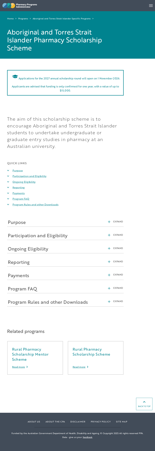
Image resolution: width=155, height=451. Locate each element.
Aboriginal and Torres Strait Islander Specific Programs (62, 18)
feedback (87, 437)
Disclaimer (77, 421)
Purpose (18, 170)
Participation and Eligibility (29, 176)
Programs (23, 18)
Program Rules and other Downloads (35, 204)
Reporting (19, 187)
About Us (34, 421)
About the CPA (55, 421)
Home (10, 18)
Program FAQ (21, 198)
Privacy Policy (101, 421)
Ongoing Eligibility (24, 182)
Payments (19, 193)
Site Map (121, 421)
